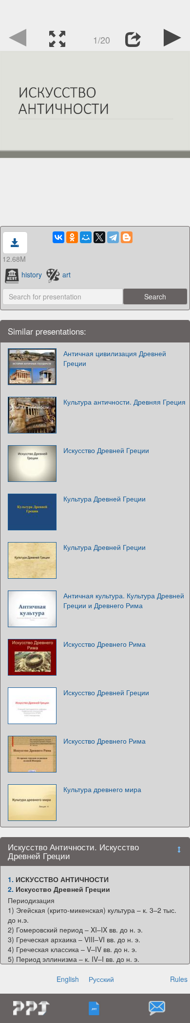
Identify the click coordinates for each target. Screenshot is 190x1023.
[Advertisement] (95, 12)
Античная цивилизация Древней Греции (114, 358)
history (31, 274)
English (68, 979)
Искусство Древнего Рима (104, 644)
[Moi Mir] (86, 237)
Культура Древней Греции (104, 498)
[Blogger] (127, 237)
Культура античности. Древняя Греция (124, 402)
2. (11, 889)
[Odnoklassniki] (72, 237)
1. (11, 879)
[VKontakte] (58, 237)
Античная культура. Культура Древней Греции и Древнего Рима (123, 600)
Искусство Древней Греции (106, 450)
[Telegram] (113, 237)
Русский (101, 979)
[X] (99, 237)
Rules (179, 979)
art (66, 274)
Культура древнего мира (102, 789)
